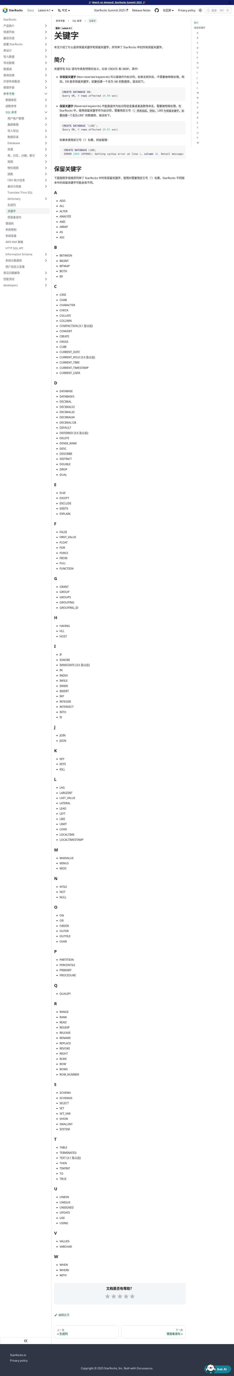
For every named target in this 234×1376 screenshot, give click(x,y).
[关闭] (229, 2)
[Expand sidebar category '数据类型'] (46, 100)
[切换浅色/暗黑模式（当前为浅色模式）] (200, 10)
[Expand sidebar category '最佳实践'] (46, 38)
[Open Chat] (217, 1368)
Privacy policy (186, 10)
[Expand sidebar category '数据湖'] (46, 69)
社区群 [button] (167, 10)
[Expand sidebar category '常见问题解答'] (46, 273)
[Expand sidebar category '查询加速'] (46, 75)
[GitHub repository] (157, 10)
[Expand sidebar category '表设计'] (46, 50)
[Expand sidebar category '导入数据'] (46, 56)
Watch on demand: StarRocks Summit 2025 (117, 2)
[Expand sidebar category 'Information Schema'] (46, 254)
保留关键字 (199, 27)
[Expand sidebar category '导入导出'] (46, 131)
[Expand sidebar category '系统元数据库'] (46, 260)
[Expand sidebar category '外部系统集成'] (46, 81)
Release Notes (141, 10)
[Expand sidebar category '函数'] (46, 174)
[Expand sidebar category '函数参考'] (46, 106)
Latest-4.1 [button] (44, 10)
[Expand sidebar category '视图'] (46, 161)
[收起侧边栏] (25, 1340)
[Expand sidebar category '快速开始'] (46, 32)
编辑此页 (63, 1315)
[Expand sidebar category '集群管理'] (46, 124)
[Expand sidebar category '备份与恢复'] (46, 186)
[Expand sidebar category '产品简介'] (46, 25)
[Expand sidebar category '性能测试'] (46, 279)
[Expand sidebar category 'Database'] (46, 143)
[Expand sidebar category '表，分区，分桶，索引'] (46, 155)
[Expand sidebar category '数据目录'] (46, 137)
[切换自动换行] (175, 150)
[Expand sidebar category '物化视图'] (46, 168)
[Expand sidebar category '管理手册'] (46, 87)
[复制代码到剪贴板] (181, 91)
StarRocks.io (18, 1355)
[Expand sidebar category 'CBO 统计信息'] (46, 180)
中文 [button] (64, 10)
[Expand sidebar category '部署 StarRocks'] (46, 44)
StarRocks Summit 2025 (109, 10)
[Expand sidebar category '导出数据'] (46, 63)
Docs (30, 10)
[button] (27, 198)
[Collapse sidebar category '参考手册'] (46, 93)
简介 (196, 22)
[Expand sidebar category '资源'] (46, 149)
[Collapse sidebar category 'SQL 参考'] (46, 112)
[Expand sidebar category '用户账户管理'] (46, 118)
